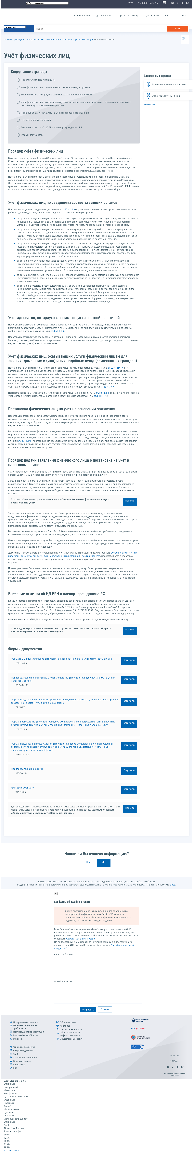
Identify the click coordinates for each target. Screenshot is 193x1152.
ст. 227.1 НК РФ (116, 367)
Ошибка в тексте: (63, 981)
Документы (153, 15)
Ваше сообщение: (64, 954)
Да (103, 862)
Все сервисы (151, 104)
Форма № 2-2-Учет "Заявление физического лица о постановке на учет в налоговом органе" (62, 658)
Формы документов (32, 134)
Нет (88, 862)
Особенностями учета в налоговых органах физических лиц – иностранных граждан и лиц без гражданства (72, 554)
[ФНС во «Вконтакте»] (172, 3)
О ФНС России (82, 15)
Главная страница (13, 39)
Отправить (88, 1009)
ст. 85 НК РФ (68, 209)
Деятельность (103, 15)
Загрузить (129, 660)
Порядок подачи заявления (36, 120)
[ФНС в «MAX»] (187, 3)
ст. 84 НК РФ (100, 395)
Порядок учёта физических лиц (38, 79)
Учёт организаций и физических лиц (72, 39)
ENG (184, 15)
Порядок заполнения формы (27, 768)
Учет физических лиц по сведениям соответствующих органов (55, 87)
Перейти (130, 500)
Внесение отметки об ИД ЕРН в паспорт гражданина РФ (51, 127)
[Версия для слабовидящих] (131, 3)
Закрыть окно (11, 1150)
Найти (177, 29)
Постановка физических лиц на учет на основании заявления (55, 112)
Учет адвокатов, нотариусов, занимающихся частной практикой (56, 94)
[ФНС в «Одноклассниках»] (177, 3)
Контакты (170, 15)
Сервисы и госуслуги (129, 15)
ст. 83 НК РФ (107, 386)
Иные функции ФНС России (38, 39)
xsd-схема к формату (22, 787)
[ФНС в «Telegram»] (182, 3)
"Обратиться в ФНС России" (80, 938)
